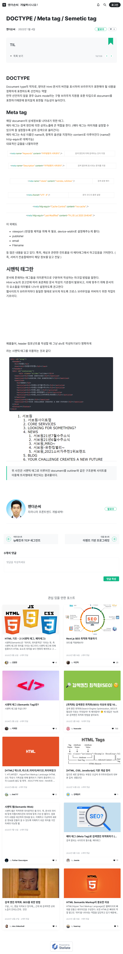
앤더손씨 (10, 29)
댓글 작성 (111, 578)
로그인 (114, 4)
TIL (12, 45)
